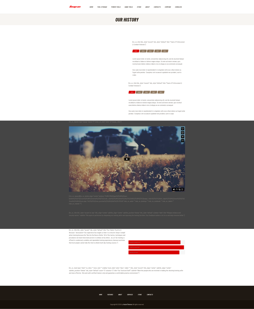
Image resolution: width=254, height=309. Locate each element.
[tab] (136, 51)
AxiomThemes (127, 304)
